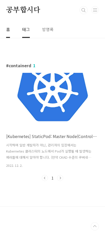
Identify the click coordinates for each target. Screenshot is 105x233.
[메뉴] (95, 10)
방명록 (48, 29)
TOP (95, 226)
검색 (83, 10)
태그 (26, 29)
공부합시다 (23, 10)
